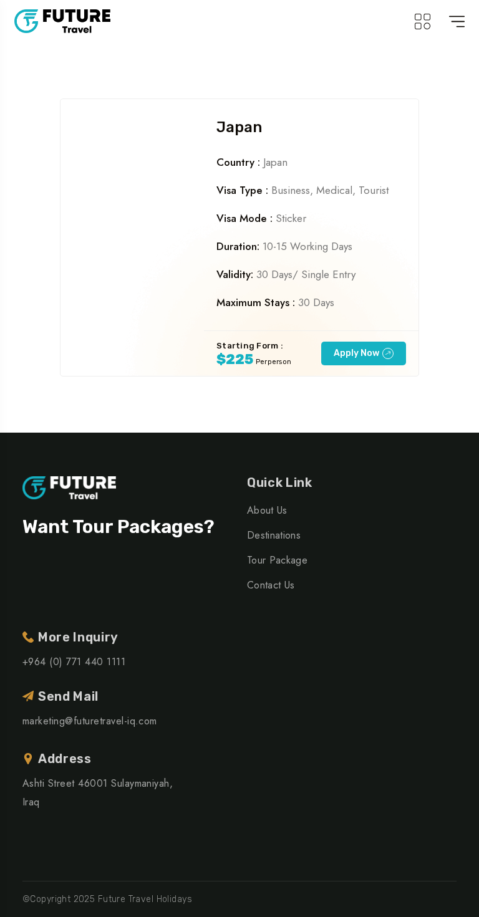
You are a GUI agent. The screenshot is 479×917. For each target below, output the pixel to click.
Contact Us (270, 585)
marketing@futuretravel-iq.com (89, 721)
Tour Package (277, 560)
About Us (267, 510)
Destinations (274, 535)
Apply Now (356, 353)
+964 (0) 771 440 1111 (73, 662)
